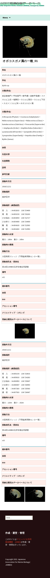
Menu (5, 17)
